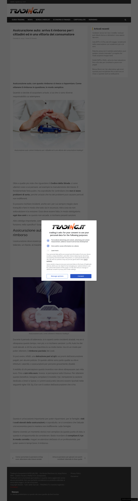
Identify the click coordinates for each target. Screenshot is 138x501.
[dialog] (69, 250)
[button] (69, 250)
